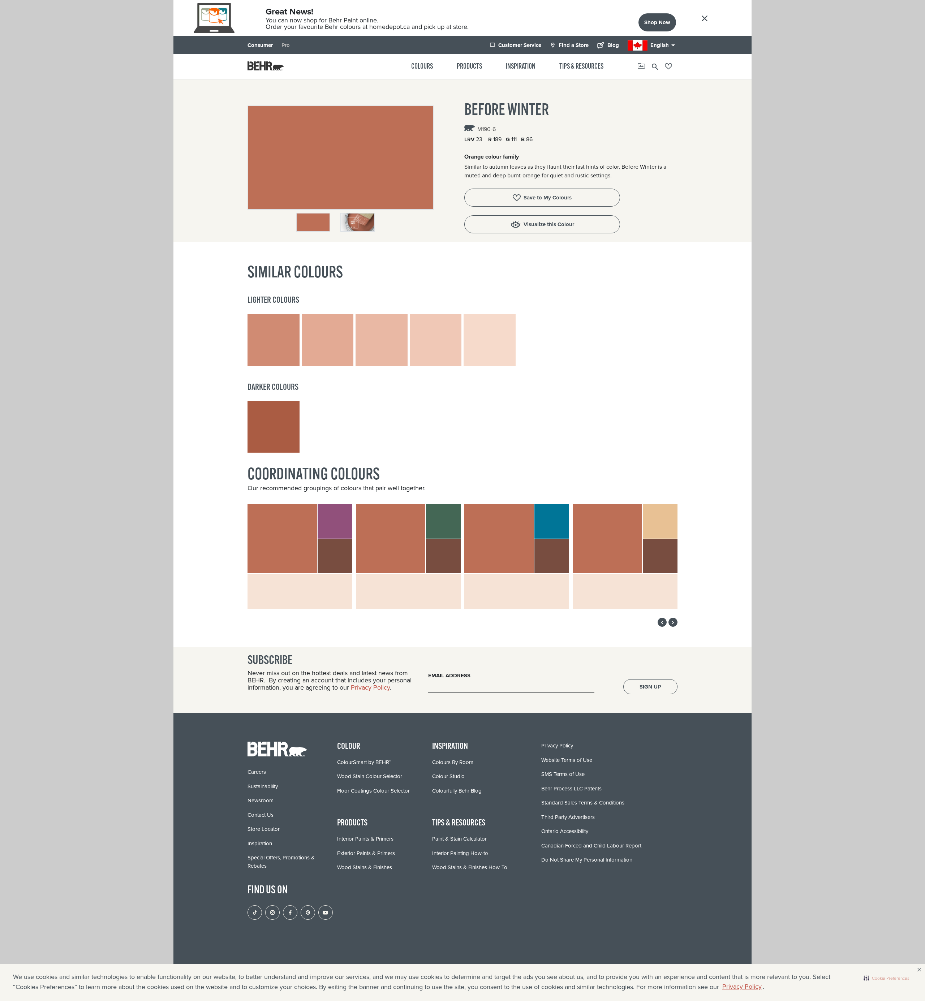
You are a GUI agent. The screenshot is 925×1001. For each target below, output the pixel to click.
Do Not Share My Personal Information (586, 860)
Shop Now (657, 22)
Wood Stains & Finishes (364, 867)
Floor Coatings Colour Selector (373, 791)
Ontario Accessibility (564, 831)
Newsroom (261, 800)
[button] (886, 978)
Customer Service (515, 45)
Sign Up (650, 687)
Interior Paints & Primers (365, 839)
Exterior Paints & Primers (366, 853)
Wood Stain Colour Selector (369, 776)
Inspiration (520, 66)
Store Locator (264, 829)
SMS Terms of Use (563, 774)
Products (469, 66)
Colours (422, 66)
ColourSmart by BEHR (364, 762)
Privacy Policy (742, 986)
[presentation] (662, 622)
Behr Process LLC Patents (571, 789)
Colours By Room (452, 762)
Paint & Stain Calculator (459, 839)
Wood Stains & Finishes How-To (469, 867)
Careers (257, 772)
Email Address (449, 675)
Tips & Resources (581, 66)
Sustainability (263, 786)
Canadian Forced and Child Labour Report (591, 846)
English (663, 45)
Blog (608, 45)
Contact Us (261, 815)
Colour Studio (448, 776)
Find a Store (569, 45)
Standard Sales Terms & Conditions (582, 803)
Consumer (260, 45)
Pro (285, 45)
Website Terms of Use (566, 760)
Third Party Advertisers (568, 817)
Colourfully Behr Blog (457, 791)
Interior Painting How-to (460, 853)
